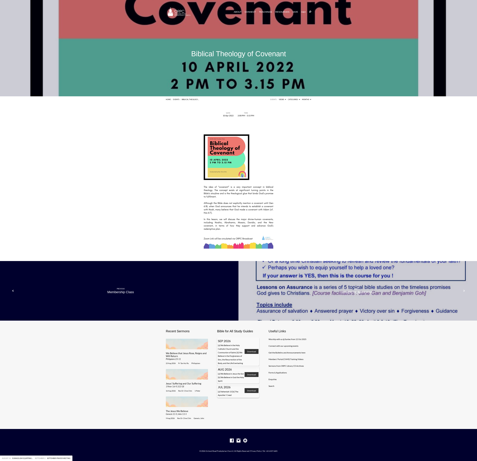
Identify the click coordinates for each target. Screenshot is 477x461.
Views (281, 99)
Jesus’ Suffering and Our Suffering (183, 385)
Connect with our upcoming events (283, 346)
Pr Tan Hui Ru (183, 363)
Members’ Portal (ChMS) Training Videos (286, 359)
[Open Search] (310, 12)
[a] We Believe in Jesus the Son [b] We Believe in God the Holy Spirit (231, 377)
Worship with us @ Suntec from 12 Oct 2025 (287, 339)
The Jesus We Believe (177, 412)
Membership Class (120, 292)
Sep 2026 (224, 341)
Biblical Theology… (190, 99)
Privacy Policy (255, 451)
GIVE (295, 12)
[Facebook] (232, 441)
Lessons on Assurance (356, 292)
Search (271, 386)
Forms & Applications (278, 372)
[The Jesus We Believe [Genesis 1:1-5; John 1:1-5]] (187, 405)
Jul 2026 (224, 387)
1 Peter (197, 391)
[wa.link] (245, 441)
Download (251, 351)
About (237, 12)
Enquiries (273, 379)
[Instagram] (238, 441)
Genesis (197, 418)
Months (305, 99)
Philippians (195, 363)
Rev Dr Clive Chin (185, 391)
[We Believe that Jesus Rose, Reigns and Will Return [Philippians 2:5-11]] (187, 347)
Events (176, 99)
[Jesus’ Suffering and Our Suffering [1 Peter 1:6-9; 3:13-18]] (187, 377)
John (202, 418)
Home (168, 99)
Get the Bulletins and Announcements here (287, 352)
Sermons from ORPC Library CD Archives (286, 366)
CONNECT (250, 12)
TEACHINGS (265, 12)
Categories (293, 99)
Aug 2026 (225, 369)
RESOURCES (282, 12)
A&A (303, 12)
